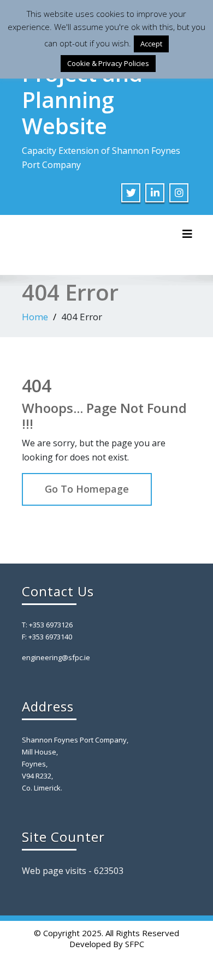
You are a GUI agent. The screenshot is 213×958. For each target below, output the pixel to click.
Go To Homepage (87, 488)
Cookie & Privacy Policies (108, 63)
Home (35, 316)
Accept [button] (151, 44)
